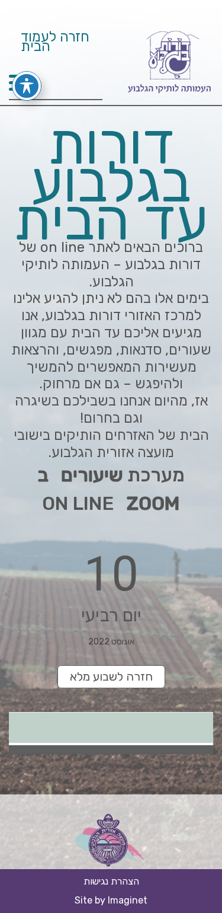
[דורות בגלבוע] (168, 95)
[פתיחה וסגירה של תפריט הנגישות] (26, 86)
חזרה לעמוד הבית (55, 43)
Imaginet (127, 900)
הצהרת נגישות (111, 881)
